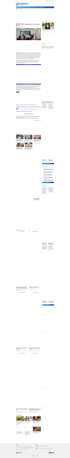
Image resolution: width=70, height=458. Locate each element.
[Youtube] (53, 452)
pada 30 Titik (30, 111)
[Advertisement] (13, 13)
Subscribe (32, 114)
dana (31, 58)
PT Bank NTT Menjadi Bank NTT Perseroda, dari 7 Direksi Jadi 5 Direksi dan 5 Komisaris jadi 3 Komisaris (51, 302)
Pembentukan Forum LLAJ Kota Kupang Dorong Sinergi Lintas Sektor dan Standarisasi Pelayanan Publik (37, 140)
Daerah (22, 7)
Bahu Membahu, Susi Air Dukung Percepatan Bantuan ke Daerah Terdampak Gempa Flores (44, 160)
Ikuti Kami (28, 114)
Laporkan (24, 114)
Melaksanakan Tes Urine (24, 111)
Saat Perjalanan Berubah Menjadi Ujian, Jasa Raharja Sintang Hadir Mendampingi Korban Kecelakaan (19, 148)
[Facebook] (49, 452)
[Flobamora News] (19, 452)
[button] (53, 0)
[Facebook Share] (34, 120)
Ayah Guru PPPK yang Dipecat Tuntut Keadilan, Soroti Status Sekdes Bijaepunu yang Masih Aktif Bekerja (28, 148)
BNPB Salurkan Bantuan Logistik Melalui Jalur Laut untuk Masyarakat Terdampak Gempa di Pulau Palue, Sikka (51, 160)
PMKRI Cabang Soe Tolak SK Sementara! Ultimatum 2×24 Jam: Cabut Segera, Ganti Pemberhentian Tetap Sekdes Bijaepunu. (49, 169)
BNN (24, 60)
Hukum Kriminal (28, 7)
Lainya (44, 7)
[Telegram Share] (38, 120)
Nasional (19, 7)
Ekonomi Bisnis (33, 7)
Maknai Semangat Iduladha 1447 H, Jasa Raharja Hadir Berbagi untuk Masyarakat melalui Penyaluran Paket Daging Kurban (51, 244)
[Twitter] (50, 452)
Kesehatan (37, 7)
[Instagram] (52, 452)
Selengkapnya (48, 163)
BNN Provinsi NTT (18, 111)
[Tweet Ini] (36, 120)
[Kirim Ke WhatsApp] (40, 120)
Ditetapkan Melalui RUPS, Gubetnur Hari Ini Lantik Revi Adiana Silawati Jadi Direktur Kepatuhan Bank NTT (44, 302)
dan (27, 53)
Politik (25, 7)
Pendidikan (41, 7)
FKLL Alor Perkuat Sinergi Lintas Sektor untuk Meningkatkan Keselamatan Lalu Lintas (28, 140)
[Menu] (16, 0)
